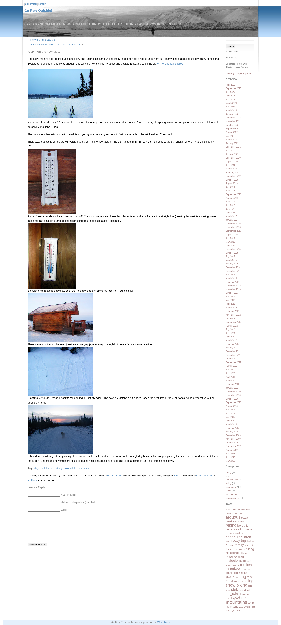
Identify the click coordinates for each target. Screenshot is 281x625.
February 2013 (232, 311)
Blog (27, 4)
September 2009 (233, 446)
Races (228, 491)
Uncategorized (232, 498)
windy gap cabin (233, 610)
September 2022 (233, 128)
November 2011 (233, 355)
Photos (33, 4)
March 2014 (231, 278)
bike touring (239, 521)
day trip (240, 540)
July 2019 (230, 187)
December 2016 (233, 223)
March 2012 (231, 340)
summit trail (244, 590)
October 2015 (232, 253)
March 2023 (231, 110)
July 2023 (230, 106)
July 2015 (230, 256)
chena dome (237, 533)
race (250, 577)
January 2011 (232, 388)
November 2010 (233, 395)
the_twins (232, 594)
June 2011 (230, 373)
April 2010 (230, 420)
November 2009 (233, 439)
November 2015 (233, 249)
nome (244, 572)
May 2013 (230, 300)
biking (228, 472)
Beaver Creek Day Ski (42, 39)
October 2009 (232, 442)
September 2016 (233, 231)
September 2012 (233, 322)
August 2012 (232, 326)
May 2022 (230, 136)
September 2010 (233, 402)
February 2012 (232, 344)
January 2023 (232, 114)
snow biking (236, 585)
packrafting (236, 576)
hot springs (232, 552)
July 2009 (230, 453)
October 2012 (232, 318)
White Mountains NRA (170, 63)
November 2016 (233, 227)
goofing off (240, 549)
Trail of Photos (232, 494)
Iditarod (243, 553)
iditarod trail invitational (235, 558)
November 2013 (233, 289)
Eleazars (230, 545)
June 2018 (230, 201)
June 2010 (230, 413)
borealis (242, 525)
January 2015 (232, 263)
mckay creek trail (232, 565)
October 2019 (232, 180)
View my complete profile (238, 73)
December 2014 (233, 267)
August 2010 (232, 406)
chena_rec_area (238, 537)
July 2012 (230, 329)
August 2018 (232, 198)
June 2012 (230, 333)
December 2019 (233, 176)
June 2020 (230, 165)
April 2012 (230, 336)
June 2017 (230, 209)
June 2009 (230, 457)
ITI (244, 561)
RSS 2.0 (178, 475)
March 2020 (231, 168)
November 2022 (233, 121)
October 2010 (232, 399)
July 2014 (230, 274)
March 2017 (231, 216)
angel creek (237, 513)
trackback (32, 480)
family (239, 545)
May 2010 (230, 417)
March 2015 (231, 260)
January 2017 (232, 220)
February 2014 (232, 282)
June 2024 (230, 99)
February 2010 (232, 428)
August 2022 (232, 132)
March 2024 (231, 103)
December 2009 (233, 435)
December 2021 (233, 147)
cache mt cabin (234, 529)
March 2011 (231, 380)
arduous (233, 517)
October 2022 (232, 125)
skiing (228, 483)
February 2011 (232, 384)
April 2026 (230, 85)
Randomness (232, 480)
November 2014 (233, 271)
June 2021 (230, 150)
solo (250, 586)
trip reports (231, 487)
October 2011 (232, 358)
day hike (230, 541)
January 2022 (232, 143)
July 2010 (230, 409)
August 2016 (232, 234)
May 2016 (230, 242)
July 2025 (230, 92)
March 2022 (231, 139)
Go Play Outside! (38, 10)
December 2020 (233, 158)
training (230, 598)
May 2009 (230, 461)
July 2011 (230, 369)
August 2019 (232, 183)
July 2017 (230, 205)
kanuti (249, 561)
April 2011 (230, 377)
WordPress (163, 622)
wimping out (249, 607)
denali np (250, 541)
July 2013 (230, 296)
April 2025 (230, 95)
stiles (228, 590)
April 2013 (230, 304)
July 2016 (230, 238)
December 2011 (233, 351)
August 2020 (232, 161)
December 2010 (233, 391)
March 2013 (231, 307)
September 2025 (233, 88)
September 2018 (233, 194)
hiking (250, 549)
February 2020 (232, 172)
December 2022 (233, 117)
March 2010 (231, 424)
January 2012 (232, 347)
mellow (246, 564)
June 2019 (230, 190)
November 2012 (233, 315)
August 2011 (231, 366)
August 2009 (232, 450)
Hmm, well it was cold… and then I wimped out (54, 44)
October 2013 (232, 293)
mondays (233, 569)
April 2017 (230, 212)
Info (227, 476)
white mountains (236, 600)
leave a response (204, 475)
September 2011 (233, 362)
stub (234, 589)
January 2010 (232, 431)
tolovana (244, 594)
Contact (42, 4)
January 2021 (232, 154)
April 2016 (230, 245)
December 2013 (233, 285)
